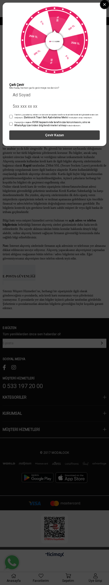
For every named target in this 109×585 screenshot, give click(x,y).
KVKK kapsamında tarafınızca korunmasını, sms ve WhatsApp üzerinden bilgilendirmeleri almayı (52, 124)
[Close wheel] (104, 4)
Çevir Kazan (54, 135)
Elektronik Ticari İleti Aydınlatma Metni (46, 117)
